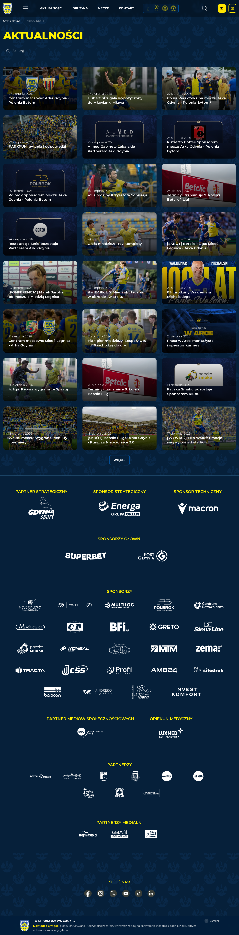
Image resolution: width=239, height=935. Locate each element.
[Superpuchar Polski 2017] (165, 8)
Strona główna (11, 21)
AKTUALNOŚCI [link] (35, 21)
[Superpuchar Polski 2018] (174, 8)
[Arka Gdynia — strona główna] (7, 8)
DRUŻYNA (80, 8)
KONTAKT (126, 8)
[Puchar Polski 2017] (157, 8)
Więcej (119, 460)
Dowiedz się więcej (46, 925)
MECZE (103, 8)
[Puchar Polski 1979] (148, 8)
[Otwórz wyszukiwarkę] (205, 8)
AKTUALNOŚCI (51, 8)
